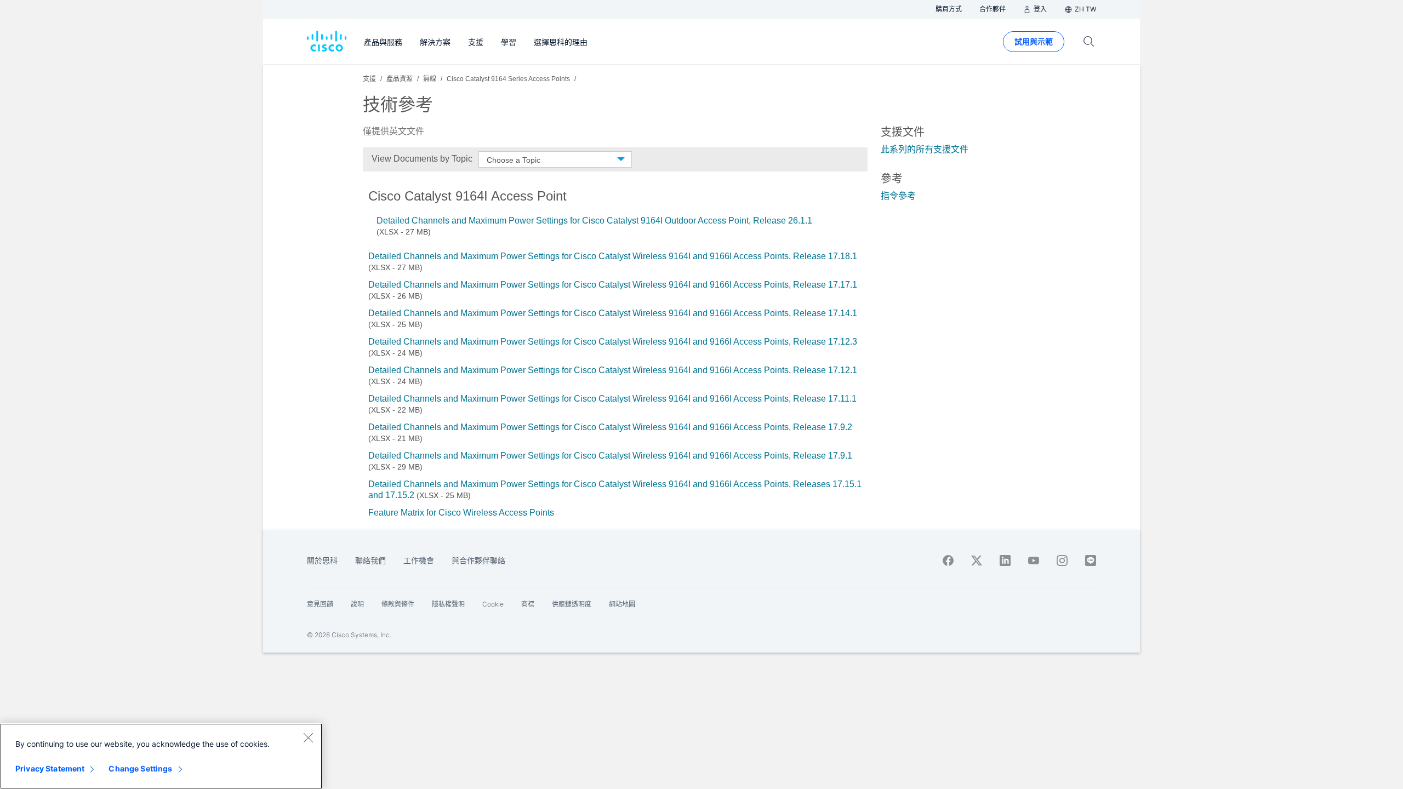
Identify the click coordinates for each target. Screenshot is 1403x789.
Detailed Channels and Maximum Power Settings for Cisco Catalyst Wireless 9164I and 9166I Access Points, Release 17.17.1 (612, 284)
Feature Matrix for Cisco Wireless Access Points (461, 512)
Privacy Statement (49, 768)
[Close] (308, 737)
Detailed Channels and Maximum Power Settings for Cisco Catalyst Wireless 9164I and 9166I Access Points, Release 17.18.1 (612, 256)
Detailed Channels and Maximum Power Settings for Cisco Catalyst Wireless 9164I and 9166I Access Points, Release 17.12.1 (612, 370)
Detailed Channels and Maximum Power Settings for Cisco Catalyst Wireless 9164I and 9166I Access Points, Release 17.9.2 (610, 427)
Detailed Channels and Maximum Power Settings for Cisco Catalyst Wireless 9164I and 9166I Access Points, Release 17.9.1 (610, 455)
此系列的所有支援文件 (924, 149)
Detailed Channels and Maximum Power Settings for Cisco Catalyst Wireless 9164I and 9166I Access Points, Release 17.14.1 (612, 313)
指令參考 (898, 196)
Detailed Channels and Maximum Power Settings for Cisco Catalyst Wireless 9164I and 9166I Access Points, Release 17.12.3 (612, 341)
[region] (161, 756)
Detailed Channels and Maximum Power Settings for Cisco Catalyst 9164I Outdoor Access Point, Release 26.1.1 (594, 220)
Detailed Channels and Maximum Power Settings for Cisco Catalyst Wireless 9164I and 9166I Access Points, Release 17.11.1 (612, 398)
